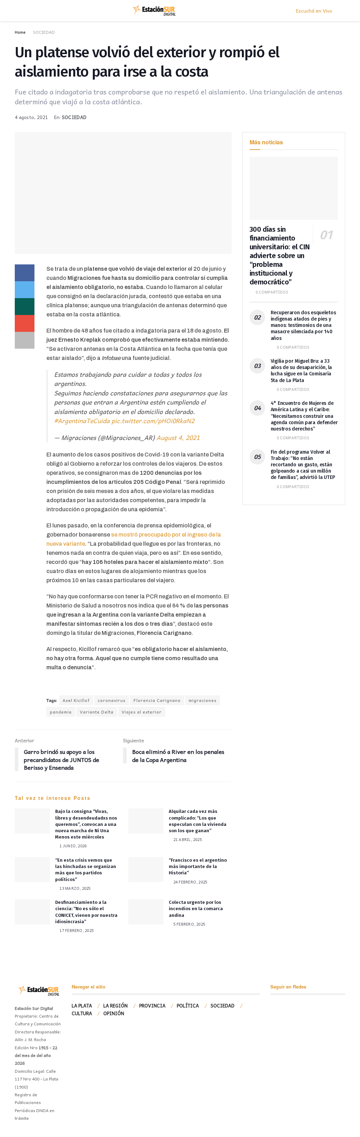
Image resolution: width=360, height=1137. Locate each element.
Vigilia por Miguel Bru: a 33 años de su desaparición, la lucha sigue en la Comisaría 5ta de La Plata (301, 370)
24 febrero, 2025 (189, 882)
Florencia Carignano (157, 700)
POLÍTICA (188, 1005)
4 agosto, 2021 (32, 117)
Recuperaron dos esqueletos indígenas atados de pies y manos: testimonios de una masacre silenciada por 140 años (303, 325)
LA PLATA (82, 1005)
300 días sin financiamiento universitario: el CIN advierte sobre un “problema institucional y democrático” (280, 255)
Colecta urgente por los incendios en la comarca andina (196, 909)
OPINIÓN (113, 1013)
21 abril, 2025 (187, 839)
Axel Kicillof (76, 700)
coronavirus (112, 700)
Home (20, 31)
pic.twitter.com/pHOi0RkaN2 (152, 421)
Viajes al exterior (142, 711)
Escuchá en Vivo (313, 10)
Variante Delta (97, 711)
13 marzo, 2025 (74, 888)
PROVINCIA (152, 1005)
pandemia (61, 711)
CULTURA (82, 1013)
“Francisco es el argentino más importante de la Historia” (198, 866)
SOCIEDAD (44, 31)
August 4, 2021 (178, 437)
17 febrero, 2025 (76, 930)
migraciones (203, 700)
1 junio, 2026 (72, 846)
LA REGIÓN (115, 1005)
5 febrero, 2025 (188, 924)
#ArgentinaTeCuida (82, 421)
